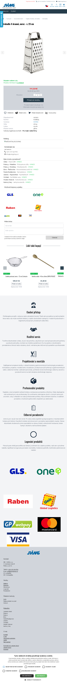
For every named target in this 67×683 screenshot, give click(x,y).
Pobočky (6, 585)
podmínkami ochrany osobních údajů (14, 238)
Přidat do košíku (33, 100)
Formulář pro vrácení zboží (11, 645)
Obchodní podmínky (9, 638)
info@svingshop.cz (62, 1)
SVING (36, 122)
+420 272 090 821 (42, 1)
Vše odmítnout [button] (27, 676)
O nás (5, 636)
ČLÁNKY (13, 11)
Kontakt (5, 634)
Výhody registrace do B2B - (20, 131)
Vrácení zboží (7, 647)
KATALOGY (5, 11)
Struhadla (45, 18)
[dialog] (33, 668)
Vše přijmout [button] (41, 676)
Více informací (39, 663)
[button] (33, 680)
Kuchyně (9, 18)
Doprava (5, 649)
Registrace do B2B (30, 1)
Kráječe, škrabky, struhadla (33, 18)
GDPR (5, 640)
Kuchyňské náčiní (18, 18)
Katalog (5, 583)
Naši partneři (6, 642)
